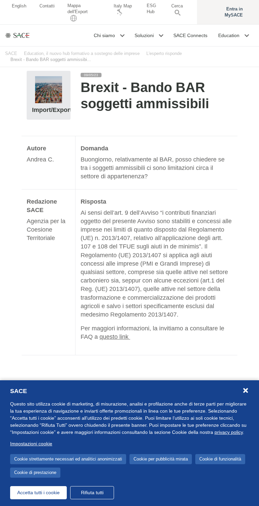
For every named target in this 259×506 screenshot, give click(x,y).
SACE (11, 53)
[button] (122, 35)
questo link (114, 336)
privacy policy (228, 432)
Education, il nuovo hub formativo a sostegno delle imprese (82, 53)
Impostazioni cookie (31, 443)
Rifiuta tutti (92, 492)
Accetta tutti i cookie (38, 492)
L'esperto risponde (164, 53)
